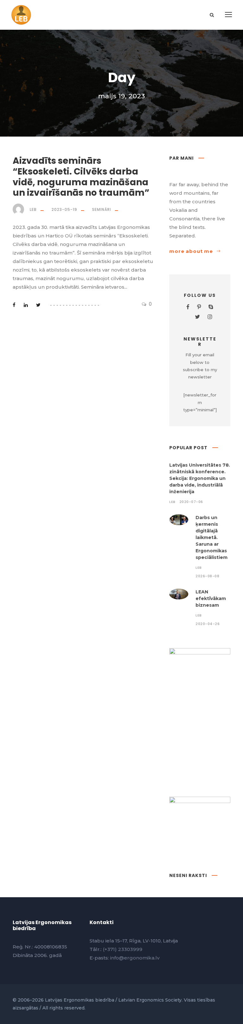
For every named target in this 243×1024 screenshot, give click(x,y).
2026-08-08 (207, 576)
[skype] (211, 307)
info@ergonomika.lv (134, 958)
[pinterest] (199, 307)
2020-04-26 (208, 623)
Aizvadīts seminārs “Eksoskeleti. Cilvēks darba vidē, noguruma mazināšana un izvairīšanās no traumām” (81, 177)
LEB (33, 209)
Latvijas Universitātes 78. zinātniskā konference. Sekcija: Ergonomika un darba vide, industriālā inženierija (199, 478)
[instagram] (210, 317)
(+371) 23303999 (122, 949)
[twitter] (197, 317)
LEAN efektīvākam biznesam (211, 598)
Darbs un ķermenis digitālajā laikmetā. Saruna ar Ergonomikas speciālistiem (211, 537)
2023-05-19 (64, 209)
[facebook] (188, 307)
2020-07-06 (191, 501)
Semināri (101, 209)
